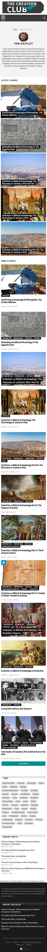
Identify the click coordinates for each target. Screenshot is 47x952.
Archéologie (18, 544)
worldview (29, 823)
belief (42, 783)
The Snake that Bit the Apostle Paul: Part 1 (18, 850)
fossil (34, 801)
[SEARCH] (44, 18)
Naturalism (14, 816)
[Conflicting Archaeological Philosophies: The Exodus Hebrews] (23, 101)
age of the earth (9, 783)
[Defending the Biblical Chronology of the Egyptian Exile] (23, 136)
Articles (5, 296)
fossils (6, 805)
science (39, 820)
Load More (23, 764)
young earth (8, 827)
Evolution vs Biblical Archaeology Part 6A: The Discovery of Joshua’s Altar (22, 466)
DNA (15, 798)
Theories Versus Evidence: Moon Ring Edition (19, 862)
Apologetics (6, 338)
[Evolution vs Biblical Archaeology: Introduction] (23, 653)
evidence (24, 798)
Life (5, 816)
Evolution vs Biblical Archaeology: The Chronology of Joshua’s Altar (18, 421)
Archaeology (18, 338)
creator (6, 794)
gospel (25, 809)
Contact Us (19, 945)
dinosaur (7, 798)
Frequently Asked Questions (31, 942)
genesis (15, 805)
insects (6, 812)
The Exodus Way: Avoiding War (13, 856)
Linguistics (34, 589)
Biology (25, 743)
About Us (16, 942)
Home (8, 942)
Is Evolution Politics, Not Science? (16, 708)
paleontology (8, 820)
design (36, 794)
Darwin (15, 794)
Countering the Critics (10, 546)
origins (33, 816)
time (20, 823)
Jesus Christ (33, 812)
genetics (25, 805)
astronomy (32, 783)
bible (5, 787)
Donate (28, 945)
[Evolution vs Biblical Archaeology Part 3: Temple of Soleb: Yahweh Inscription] (23, 573)
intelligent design (19, 812)
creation (25, 790)
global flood (7, 809)
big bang (14, 787)
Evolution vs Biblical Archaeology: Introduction (22, 670)
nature (24, 816)
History (37, 338)
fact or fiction (8, 801)
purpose (19, 820)
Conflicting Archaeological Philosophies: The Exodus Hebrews (21, 301)
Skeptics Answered (9, 748)
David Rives (26, 794)
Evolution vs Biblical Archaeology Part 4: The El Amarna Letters (22, 551)
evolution (35, 798)
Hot (3, 562)
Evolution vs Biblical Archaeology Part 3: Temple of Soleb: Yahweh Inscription (23, 594)
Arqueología (29, 459)
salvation (29, 820)
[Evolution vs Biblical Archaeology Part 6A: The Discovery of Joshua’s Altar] (23, 239)
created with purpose (11, 790)
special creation (9, 823)
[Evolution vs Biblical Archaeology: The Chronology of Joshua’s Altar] (23, 204)
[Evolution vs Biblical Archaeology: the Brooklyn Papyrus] (23, 620)
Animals (21, 783)
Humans (5, 745)
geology (35, 805)
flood (26, 801)
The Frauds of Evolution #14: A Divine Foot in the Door (23, 753)
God (17, 809)
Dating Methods (36, 743)
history (34, 809)
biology (23, 787)
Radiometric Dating (28, 745)
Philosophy (14, 745)
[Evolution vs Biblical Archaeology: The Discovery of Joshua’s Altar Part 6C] (23, 170)
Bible (4, 461)
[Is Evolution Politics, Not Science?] (23, 691)
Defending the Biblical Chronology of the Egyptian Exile (19, 343)
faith (18, 801)
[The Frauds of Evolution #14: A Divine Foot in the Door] (23, 729)
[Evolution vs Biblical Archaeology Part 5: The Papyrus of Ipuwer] (23, 487)
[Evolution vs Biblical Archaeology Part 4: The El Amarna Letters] (23, 527)
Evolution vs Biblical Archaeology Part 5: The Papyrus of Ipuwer (21, 506)
